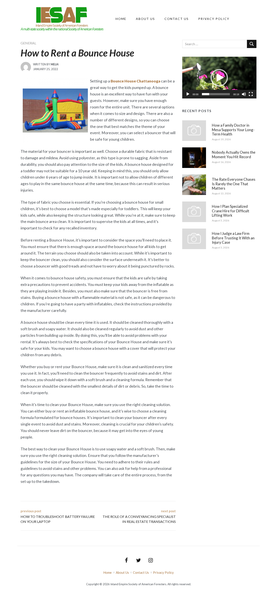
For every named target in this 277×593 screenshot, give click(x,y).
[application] (219, 77)
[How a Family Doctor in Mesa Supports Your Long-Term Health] (194, 130)
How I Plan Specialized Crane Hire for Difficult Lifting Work (230, 211)
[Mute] (244, 94)
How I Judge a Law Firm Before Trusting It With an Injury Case (233, 238)
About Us (145, 19)
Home (121, 19)
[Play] (188, 94)
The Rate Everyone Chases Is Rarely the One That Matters (233, 183)
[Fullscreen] (251, 94)
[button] (219, 77)
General (28, 43)
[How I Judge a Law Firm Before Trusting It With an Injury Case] (194, 238)
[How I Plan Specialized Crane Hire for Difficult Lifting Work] (194, 211)
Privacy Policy (213, 19)
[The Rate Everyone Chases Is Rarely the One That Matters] (194, 184)
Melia (54, 64)
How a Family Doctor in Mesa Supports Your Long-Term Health (233, 129)
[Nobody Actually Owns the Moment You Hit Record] (194, 157)
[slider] (216, 94)
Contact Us (176, 19)
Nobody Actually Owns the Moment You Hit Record (233, 154)
